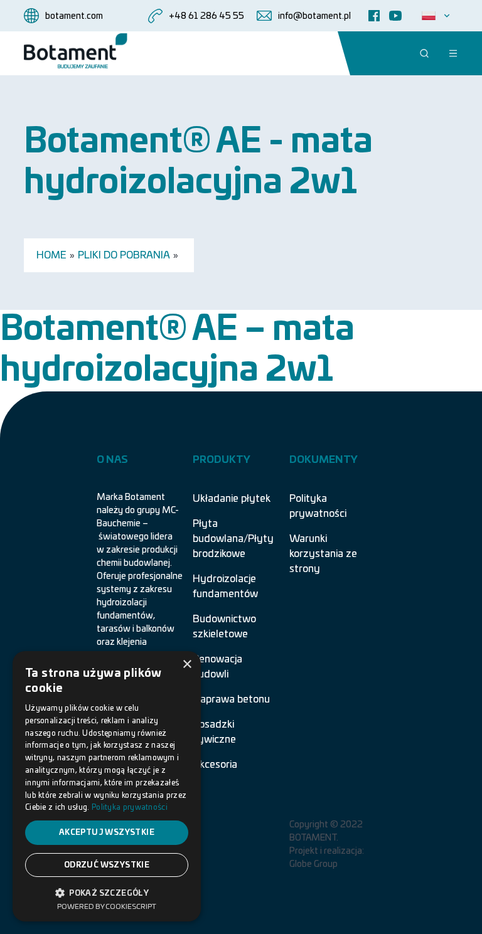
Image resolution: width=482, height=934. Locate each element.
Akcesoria (215, 765)
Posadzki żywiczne (214, 732)
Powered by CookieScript (106, 906)
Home (51, 255)
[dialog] (107, 786)
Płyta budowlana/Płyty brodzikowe (233, 539)
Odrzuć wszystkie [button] (106, 865)
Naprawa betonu (231, 699)
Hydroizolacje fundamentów (225, 586)
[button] (106, 892)
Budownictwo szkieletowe (224, 626)
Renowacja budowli (217, 666)
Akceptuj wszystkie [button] (106, 832)
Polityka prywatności (317, 506)
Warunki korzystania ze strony (323, 554)
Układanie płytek (231, 499)
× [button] (186, 664)
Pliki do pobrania (124, 255)
